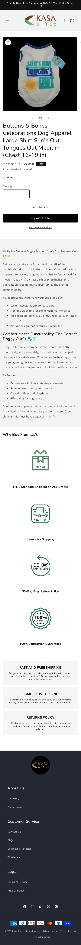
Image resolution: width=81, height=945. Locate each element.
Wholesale (14, 857)
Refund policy (33, 931)
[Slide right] (49, 118)
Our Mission (15, 807)
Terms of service (68, 931)
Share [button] (10, 178)
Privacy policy (50, 931)
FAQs (10, 840)
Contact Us (14, 832)
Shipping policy (42, 937)
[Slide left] (32, 118)
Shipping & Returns (19, 849)
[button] (7, 20)
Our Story (13, 798)
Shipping (7, 169)
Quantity (7, 186)
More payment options (40, 227)
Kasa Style (17, 931)
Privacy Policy (16, 891)
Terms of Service (18, 882)
